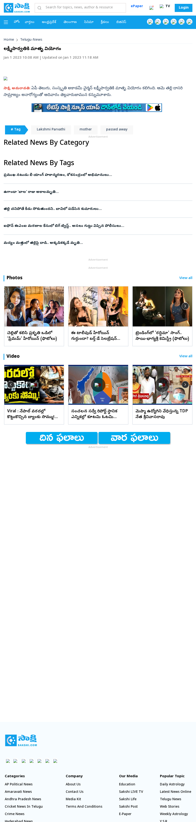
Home (9, 40)
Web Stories (169, 807)
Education (127, 785)
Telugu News (170, 799)
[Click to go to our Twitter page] (166, 22)
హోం (17, 22)
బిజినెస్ (121, 22)
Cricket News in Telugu (24, 807)
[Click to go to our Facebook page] (150, 22)
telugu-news (31, 40)
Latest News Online (175, 792)
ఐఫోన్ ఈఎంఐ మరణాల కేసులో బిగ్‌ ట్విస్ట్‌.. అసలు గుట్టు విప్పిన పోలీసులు (96, 226)
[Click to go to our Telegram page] (47, 761)
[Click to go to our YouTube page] (182, 22)
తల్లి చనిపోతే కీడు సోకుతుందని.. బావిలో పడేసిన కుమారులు (96, 209)
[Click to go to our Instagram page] (174, 22)
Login (184, 8)
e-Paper (125, 814)
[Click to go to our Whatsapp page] (158, 22)
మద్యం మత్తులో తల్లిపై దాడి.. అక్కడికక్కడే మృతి (89, 243)
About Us (73, 785)
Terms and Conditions (84, 807)
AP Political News (19, 785)
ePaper (137, 6)
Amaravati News (18, 792)
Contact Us (74, 792)
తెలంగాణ (70, 22)
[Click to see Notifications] (151, 7)
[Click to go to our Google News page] (189, 22)
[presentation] (10, 306)
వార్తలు (29, 22)
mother (86, 130)
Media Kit (73, 799)
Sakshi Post (128, 807)
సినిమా (88, 22)
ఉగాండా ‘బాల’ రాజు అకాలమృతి (97, 192)
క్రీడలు (105, 22)
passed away (116, 130)
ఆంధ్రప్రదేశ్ (49, 22)
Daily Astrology (172, 785)
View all (185, 278)
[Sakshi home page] (21, 740)
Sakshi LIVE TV (131, 792)
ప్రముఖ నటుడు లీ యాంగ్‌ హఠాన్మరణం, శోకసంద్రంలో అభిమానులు (97, 175)
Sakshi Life (127, 799)
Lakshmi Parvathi (51, 130)
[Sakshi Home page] (17, 7)
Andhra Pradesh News (23, 799)
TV (167, 6)
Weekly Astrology (174, 814)
